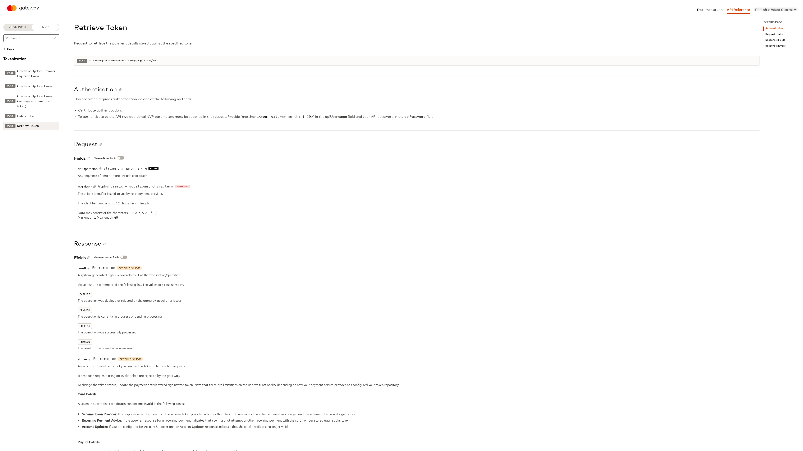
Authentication (774, 28)
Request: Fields (774, 34)
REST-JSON (17, 27)
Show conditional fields (106, 257)
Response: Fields (775, 40)
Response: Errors (775, 45)
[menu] (775, 9)
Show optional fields (105, 158)
